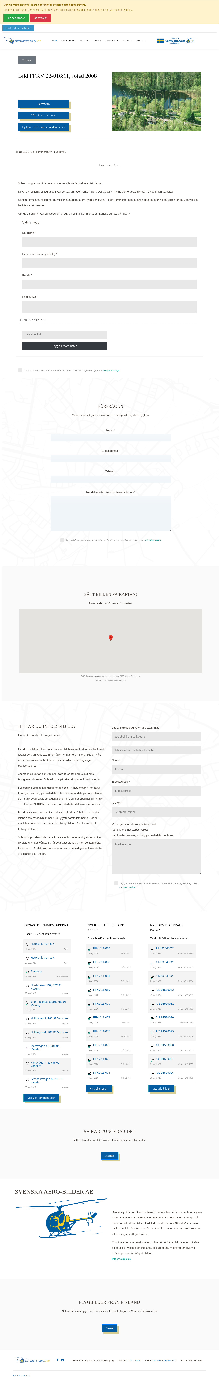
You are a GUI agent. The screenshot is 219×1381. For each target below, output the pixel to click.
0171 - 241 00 (134, 1360)
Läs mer (109, 1156)
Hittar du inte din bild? (119, 41)
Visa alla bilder (161, 1088)
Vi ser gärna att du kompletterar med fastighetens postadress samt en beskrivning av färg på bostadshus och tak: (143, 830)
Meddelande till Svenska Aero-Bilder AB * (110, 492)
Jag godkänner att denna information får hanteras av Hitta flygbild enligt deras (71, 370)
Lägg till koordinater (65, 346)
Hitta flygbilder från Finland (18, 28)
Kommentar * (30, 296)
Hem (54, 41)
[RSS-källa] (109, 175)
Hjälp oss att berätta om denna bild (43, 127)
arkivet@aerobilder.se (164, 1360)
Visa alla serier (99, 1088)
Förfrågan (44, 104)
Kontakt (141, 41)
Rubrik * (27, 275)
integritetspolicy (127, 887)
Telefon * (110, 471)
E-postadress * (111, 450)
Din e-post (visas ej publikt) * (39, 254)
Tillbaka (26, 60)
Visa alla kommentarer (41, 1098)
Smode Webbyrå (21, 1375)
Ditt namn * (29, 232)
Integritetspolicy (90, 41)
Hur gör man (68, 41)
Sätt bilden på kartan (43, 115)
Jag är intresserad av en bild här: (135, 727)
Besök (109, 1328)
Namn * (110, 430)
